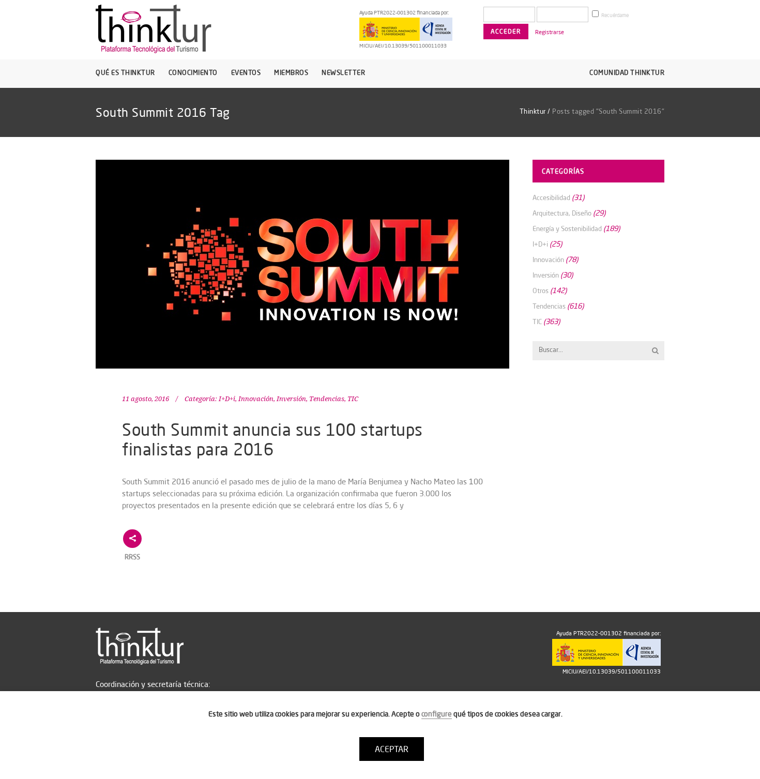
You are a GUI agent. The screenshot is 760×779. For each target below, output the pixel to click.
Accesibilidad (551, 197)
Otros (541, 290)
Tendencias (326, 399)
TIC (352, 399)
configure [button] (436, 714)
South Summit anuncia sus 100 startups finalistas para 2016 (272, 439)
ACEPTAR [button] (391, 749)
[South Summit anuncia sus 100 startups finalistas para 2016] (302, 264)
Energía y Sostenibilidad (567, 228)
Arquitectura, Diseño (562, 213)
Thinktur (533, 111)
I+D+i (227, 399)
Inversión (291, 399)
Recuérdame (614, 15)
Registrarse (549, 32)
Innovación (255, 399)
